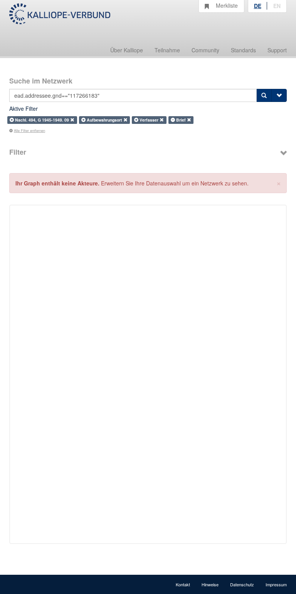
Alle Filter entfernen (29, 130)
